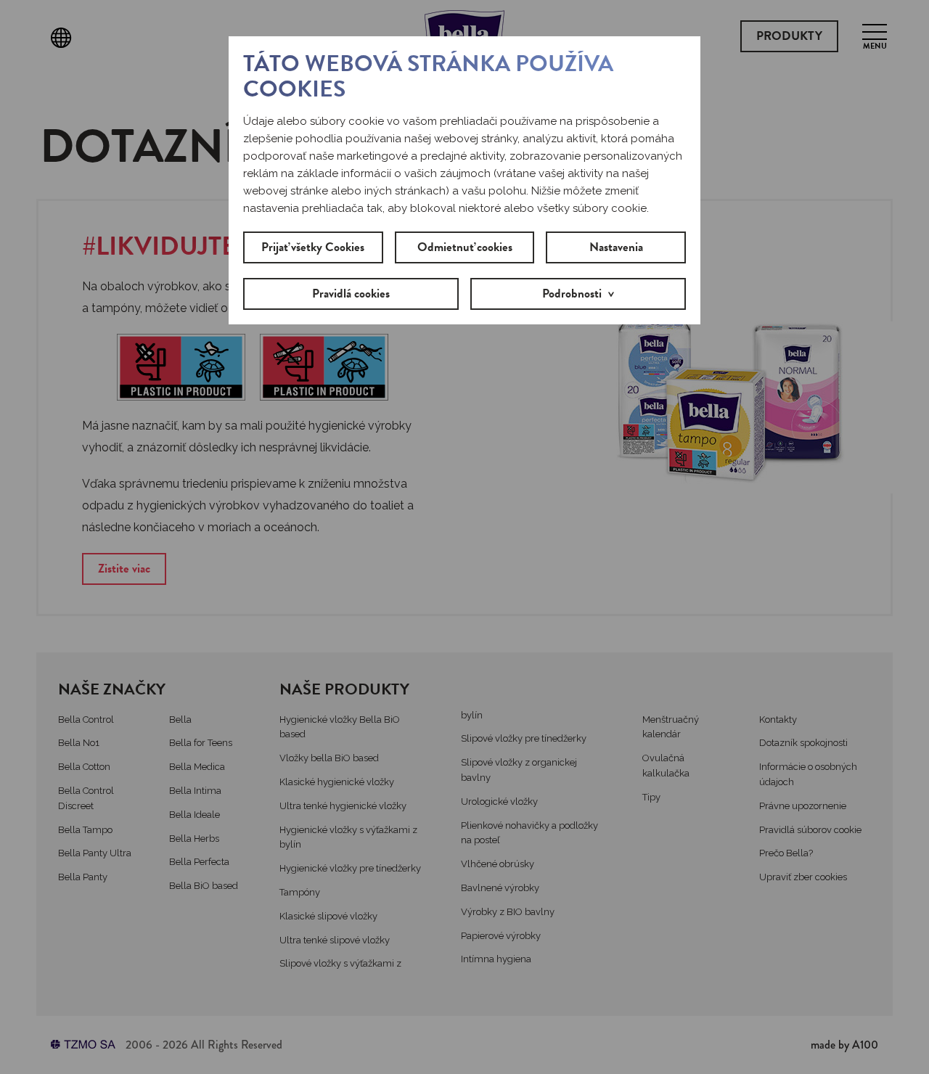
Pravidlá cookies (351, 293)
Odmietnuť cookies (464, 247)
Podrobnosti (572, 293)
